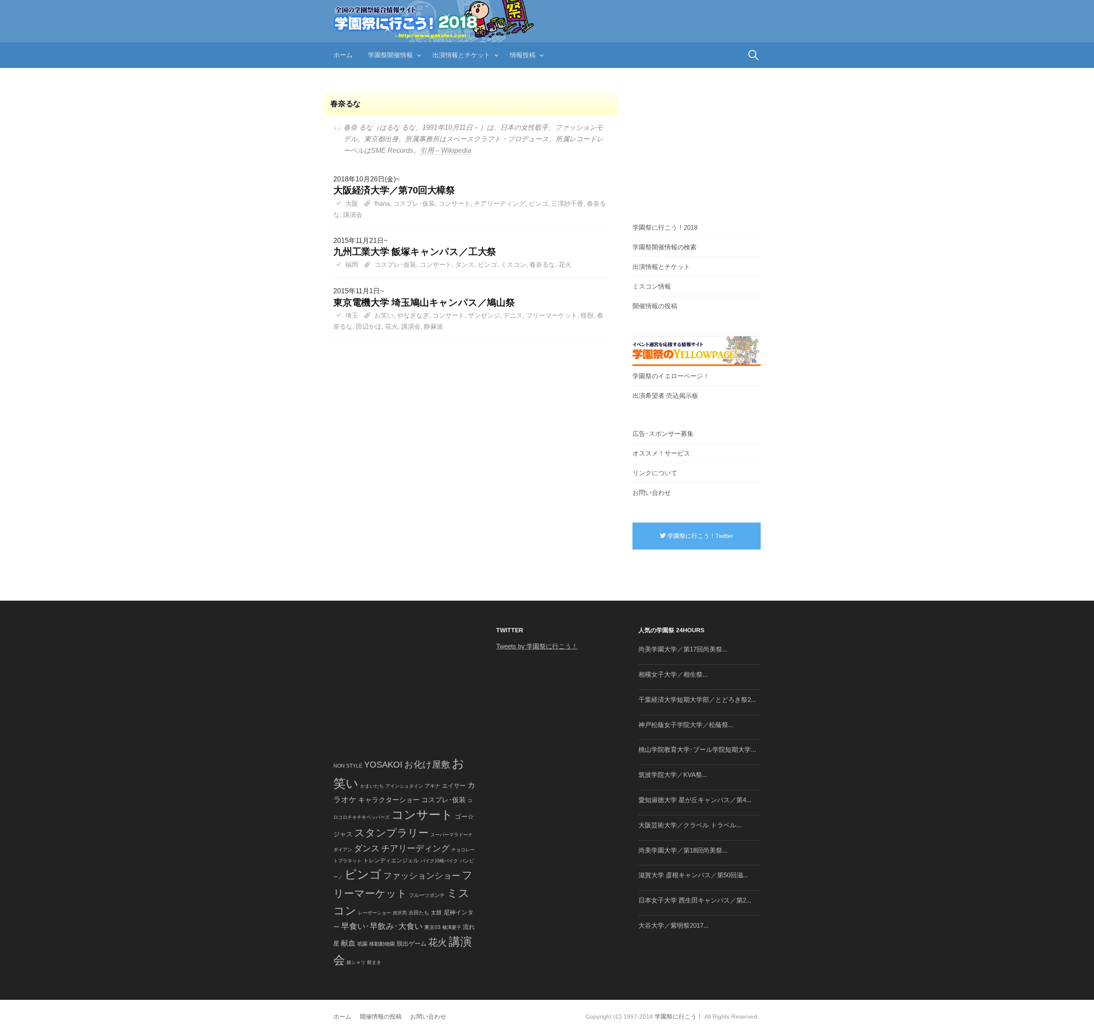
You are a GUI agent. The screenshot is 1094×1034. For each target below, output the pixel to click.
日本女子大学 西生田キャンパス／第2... (694, 900)
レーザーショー (374, 912)
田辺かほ (369, 326)
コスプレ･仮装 (414, 203)
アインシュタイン (404, 786)
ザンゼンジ (484, 315)
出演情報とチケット (461, 54)
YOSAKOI (383, 764)
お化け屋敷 (427, 764)
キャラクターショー (389, 799)
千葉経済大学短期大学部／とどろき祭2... (697, 699)
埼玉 (351, 315)
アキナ (432, 786)
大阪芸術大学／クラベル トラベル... (689, 825)
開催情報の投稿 (654, 306)
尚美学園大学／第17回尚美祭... (682, 649)
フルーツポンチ (427, 895)
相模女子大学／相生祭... (673, 674)
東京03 (432, 927)
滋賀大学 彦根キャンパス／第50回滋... (693, 875)
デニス (513, 315)
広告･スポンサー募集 (663, 433)
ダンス (464, 264)
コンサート (454, 203)
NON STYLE (347, 765)
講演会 (352, 214)
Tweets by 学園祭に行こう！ (537, 646)
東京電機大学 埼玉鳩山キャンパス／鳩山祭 (424, 302)
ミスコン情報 (651, 286)
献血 (348, 943)
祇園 (362, 944)
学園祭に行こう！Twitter (699, 535)
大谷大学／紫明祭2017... (673, 925)
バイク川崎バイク (439, 860)
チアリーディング (499, 203)
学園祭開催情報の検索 (664, 247)
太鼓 (436, 913)
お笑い (384, 315)
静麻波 (433, 326)
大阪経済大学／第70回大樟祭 (394, 190)
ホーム (343, 54)
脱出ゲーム (411, 943)
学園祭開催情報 (390, 54)
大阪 (351, 203)
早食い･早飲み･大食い (382, 926)
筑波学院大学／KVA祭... (672, 774)
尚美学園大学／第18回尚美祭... (682, 850)
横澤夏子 (451, 927)
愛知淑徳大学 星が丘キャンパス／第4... (694, 799)
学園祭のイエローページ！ (670, 376)
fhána (382, 203)
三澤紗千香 (567, 203)
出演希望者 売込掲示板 (665, 395)
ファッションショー (421, 875)
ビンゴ (538, 203)
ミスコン (513, 264)
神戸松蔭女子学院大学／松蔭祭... (685, 724)
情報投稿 (522, 54)
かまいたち (372, 786)
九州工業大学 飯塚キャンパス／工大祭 (414, 251)
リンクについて (654, 472)
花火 (565, 264)
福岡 (351, 264)
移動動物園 (382, 943)
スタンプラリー (391, 832)
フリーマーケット (551, 315)
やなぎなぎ (413, 315)
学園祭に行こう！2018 (664, 227)
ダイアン (342, 849)
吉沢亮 (400, 912)
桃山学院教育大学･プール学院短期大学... (697, 749)
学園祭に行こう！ (679, 1016)
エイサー (454, 785)
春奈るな (542, 264)
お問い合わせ (651, 492)
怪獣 (587, 315)
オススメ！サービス (661, 453)
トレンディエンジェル (391, 860)
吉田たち (419, 913)
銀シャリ (356, 962)
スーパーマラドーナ (451, 834)
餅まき (374, 962)
